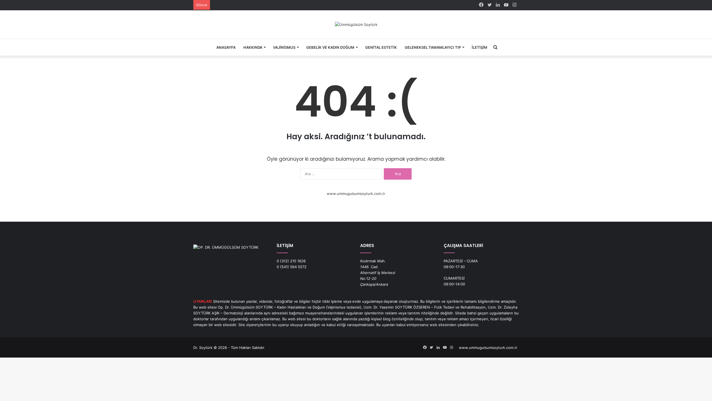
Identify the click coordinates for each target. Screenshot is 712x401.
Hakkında (252, 47)
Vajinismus (284, 47)
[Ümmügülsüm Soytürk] (356, 24)
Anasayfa (226, 47)
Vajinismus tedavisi (343, 307)
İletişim (479, 47)
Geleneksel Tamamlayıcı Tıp (433, 47)
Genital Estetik (381, 47)
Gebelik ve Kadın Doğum (330, 47)
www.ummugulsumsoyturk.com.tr (356, 193)
